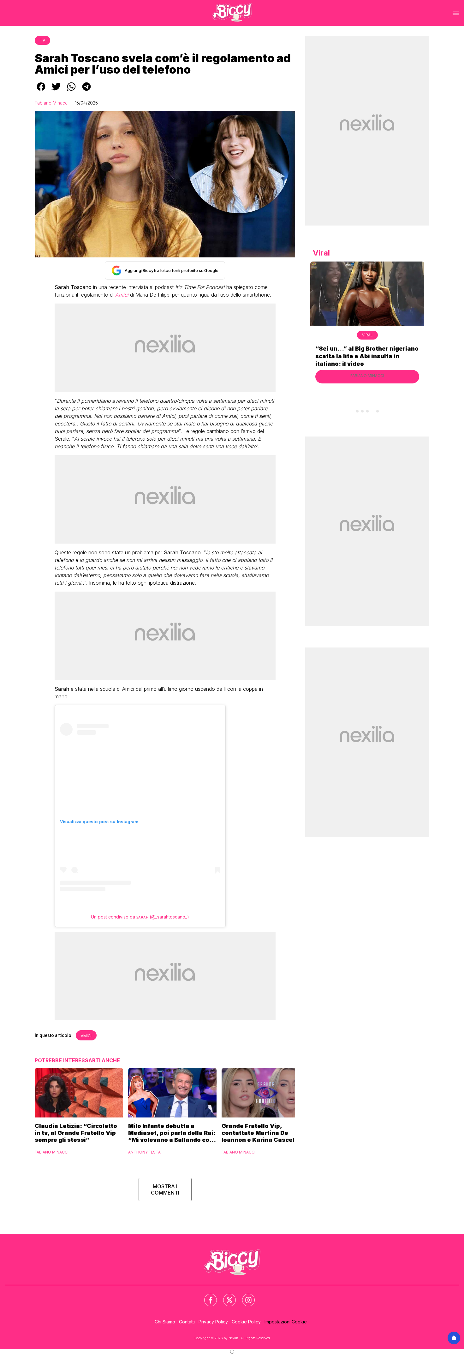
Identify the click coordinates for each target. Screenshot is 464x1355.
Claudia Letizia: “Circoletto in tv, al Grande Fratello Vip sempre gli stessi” (76, 1133)
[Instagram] (244, 1296)
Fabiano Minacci (51, 102)
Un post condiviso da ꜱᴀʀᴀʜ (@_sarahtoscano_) (140, 916)
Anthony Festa (144, 1152)
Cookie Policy (246, 1321)
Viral (367, 335)
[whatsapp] (71, 91)
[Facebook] (206, 1296)
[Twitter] (225, 1296)
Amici (86, 1035)
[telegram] (86, 91)
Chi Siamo (165, 1321)
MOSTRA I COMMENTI (165, 1189)
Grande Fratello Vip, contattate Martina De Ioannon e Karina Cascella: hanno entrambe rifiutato (262, 1133)
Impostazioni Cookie (286, 1321)
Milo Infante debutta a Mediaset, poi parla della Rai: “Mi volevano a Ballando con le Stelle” (172, 1133)
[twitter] (56, 91)
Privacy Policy (213, 1321)
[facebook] (41, 91)
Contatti (187, 1321)
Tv (42, 40)
